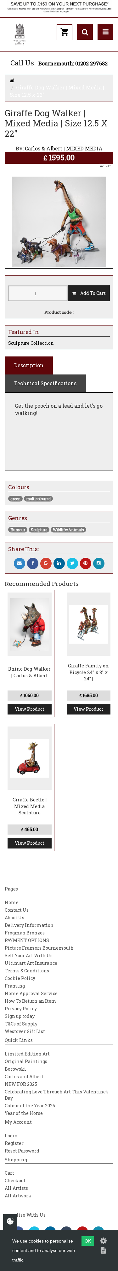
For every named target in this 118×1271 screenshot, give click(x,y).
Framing (15, 986)
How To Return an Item (30, 1001)
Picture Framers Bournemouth (39, 948)
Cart (9, 1173)
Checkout (15, 1180)
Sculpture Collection (31, 343)
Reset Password (22, 1151)
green (15, 498)
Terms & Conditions (27, 971)
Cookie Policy (20, 978)
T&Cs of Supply (21, 1024)
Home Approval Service (31, 993)
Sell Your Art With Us (29, 955)
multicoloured (38, 498)
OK (88, 1241)
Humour (17, 529)
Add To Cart (91, 293)
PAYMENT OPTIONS (27, 940)
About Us (14, 918)
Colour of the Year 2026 (30, 1106)
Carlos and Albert (24, 1076)
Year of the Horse (24, 1113)
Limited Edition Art (27, 1054)
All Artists (16, 1188)
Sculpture (39, 529)
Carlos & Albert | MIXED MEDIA (64, 148)
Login (11, 1136)
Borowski (15, 1069)
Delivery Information (29, 925)
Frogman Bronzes (25, 933)
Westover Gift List (25, 1031)
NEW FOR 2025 (21, 1084)
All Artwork (18, 1196)
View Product (29, 709)
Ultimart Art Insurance (31, 963)
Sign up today (20, 1016)
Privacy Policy (21, 1009)
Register (14, 1143)
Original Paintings (26, 1061)
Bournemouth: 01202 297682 (73, 63)
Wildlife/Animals (68, 529)
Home (12, 902)
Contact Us (17, 910)
